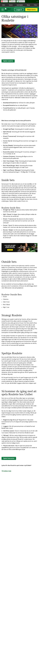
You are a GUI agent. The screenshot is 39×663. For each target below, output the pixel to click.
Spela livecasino (8, 458)
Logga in (19, 10)
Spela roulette (8, 61)
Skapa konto (31, 10)
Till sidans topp (6, 471)
